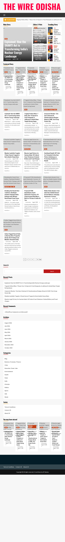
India (6, 38)
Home (6, 378)
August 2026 (8, 323)
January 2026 (8, 341)
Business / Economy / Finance (56, 42)
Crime (6, 365)
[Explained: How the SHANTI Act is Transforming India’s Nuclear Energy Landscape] (8, 70)
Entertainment (9, 371)
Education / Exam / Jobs (9, 186)
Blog (6, 358)
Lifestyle (7, 384)
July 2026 (7, 326)
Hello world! (24, 312)
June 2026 (7, 329)
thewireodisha (8, 59)
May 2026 (7, 332)
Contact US (8, 410)
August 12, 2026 (32, 92)
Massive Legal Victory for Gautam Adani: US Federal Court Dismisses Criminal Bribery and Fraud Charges (31, 300)
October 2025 (8, 348)
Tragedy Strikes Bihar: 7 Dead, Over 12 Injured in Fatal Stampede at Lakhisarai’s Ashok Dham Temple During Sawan (39, 49)
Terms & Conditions (10, 407)
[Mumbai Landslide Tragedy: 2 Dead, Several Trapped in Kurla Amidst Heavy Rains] (50, 53)
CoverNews (37, 472)
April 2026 (7, 335)
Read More (7, 129)
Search (6, 265)
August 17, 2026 (15, 59)
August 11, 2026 (56, 92)
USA (54, 59)
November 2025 (9, 344)
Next (40, 259)
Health (6, 374)
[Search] (60, 14)
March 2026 (8, 338)
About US (7, 413)
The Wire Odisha (32, 6)
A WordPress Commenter (12, 312)
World (57, 59)
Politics (7, 387)
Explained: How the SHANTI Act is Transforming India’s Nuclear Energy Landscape (16, 49)
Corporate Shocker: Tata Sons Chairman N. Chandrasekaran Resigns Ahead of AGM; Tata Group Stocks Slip (32, 82)
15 (37, 259)
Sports (6, 390)
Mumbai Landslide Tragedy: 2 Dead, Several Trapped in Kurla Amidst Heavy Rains (57, 56)
